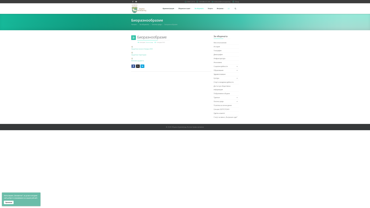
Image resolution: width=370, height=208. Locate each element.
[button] (235, 1)
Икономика (218, 62)
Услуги (210, 8)
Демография (218, 54)
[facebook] (133, 2)
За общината (199, 8)
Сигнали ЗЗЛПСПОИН (221, 109)
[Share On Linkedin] (142, 66)
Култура (216, 78)
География (217, 50)
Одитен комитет (219, 113)
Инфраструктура (219, 58)
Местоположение (220, 43)
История (217, 47)
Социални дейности (221, 66)
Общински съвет (184, 8)
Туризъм (217, 97)
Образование (218, 70)
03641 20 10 (191, 2)
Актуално (220, 8)
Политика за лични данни (223, 105)
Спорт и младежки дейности (224, 82)
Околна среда (149, 42)
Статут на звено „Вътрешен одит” (226, 117)
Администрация (168, 8)
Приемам (8, 202)
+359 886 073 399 (204, 2)
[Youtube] (136, 2)
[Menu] (229, 8)
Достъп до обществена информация (222, 88)
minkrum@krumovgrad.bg (222, 2)
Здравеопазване (220, 74)
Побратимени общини (222, 93)
